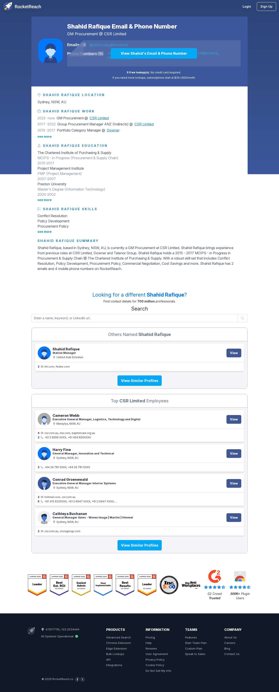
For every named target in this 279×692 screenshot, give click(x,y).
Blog (227, 648)
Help (149, 643)
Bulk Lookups (115, 654)
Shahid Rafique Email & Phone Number (122, 26)
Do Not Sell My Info (158, 670)
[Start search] (243, 318)
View (234, 353)
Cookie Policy (155, 665)
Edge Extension (116, 648)
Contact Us (232, 654)
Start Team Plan (196, 643)
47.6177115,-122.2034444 (62, 629)
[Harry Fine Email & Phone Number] (44, 453)
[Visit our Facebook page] (77, 679)
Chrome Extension (118, 643)
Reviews (151, 648)
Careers (229, 643)
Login (247, 6)
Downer (113, 130)
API (108, 659)
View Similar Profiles (139, 380)
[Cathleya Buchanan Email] (44, 517)
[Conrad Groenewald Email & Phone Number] (44, 483)
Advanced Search (118, 637)
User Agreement (157, 654)
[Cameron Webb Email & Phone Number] (44, 419)
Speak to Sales (195, 654)
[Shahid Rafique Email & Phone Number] (50, 51)
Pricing (150, 637)
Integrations (114, 665)
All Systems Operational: (58, 636)
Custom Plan (193, 648)
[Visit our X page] (82, 679)
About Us (230, 637)
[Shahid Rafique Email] (44, 353)
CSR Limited (115, 34)
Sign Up (266, 6)
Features (191, 637)
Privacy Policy (155, 659)
